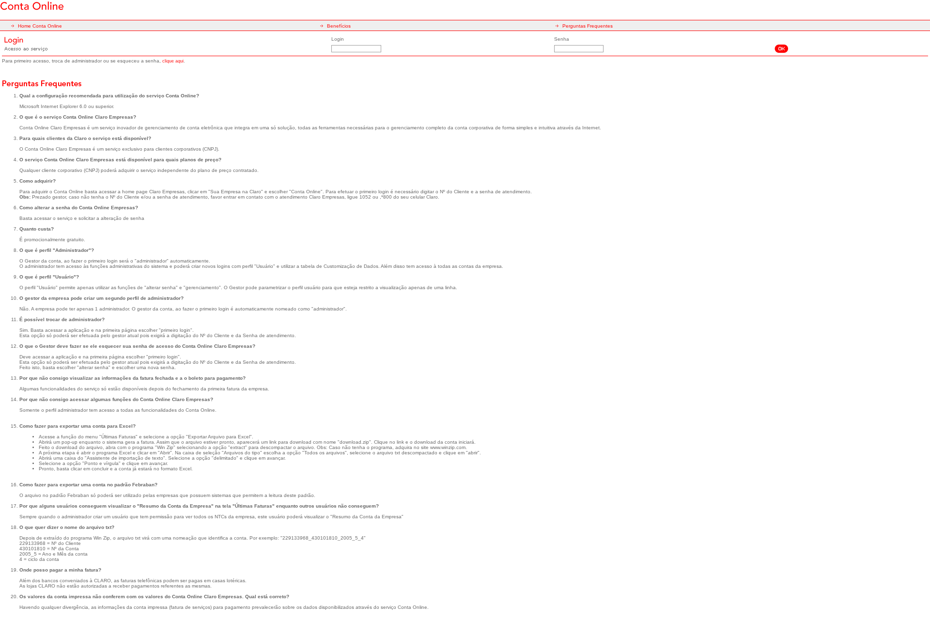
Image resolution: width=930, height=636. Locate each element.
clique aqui (173, 61)
